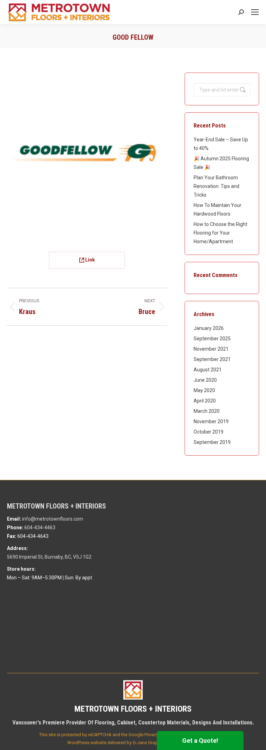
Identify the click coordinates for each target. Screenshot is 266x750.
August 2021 (208, 369)
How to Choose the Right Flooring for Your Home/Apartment (220, 232)
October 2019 (208, 432)
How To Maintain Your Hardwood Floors (217, 209)
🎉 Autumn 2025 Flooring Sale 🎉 (221, 163)
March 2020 (207, 411)
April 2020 (205, 401)
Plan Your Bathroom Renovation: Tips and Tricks (216, 186)
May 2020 (204, 390)
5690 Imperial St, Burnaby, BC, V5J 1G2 (49, 557)
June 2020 (205, 380)
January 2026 (209, 328)
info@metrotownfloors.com (52, 519)
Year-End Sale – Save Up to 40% (221, 144)
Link (89, 260)
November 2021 (211, 349)
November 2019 (211, 421)
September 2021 (212, 359)
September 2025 (212, 338)
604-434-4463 (39, 527)
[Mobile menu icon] (255, 12)
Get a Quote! (200, 740)
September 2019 (212, 442)
